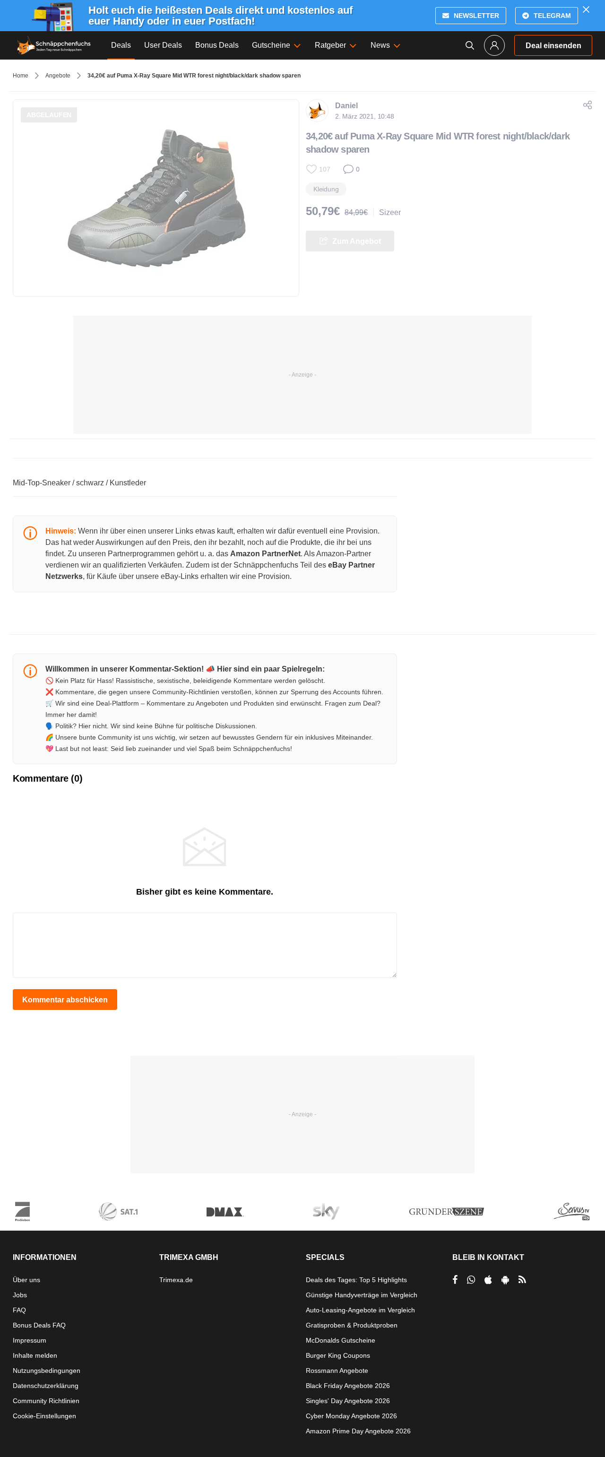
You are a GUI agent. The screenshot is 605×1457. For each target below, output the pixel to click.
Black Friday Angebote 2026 (348, 1385)
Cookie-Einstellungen (44, 1416)
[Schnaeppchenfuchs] (54, 45)
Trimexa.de (176, 1280)
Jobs (20, 1295)
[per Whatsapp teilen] (471, 1280)
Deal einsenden (553, 46)
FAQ (19, 1310)
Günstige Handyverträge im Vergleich (361, 1295)
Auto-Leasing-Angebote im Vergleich (360, 1310)
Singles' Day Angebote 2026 (348, 1401)
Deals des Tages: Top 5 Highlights (356, 1280)
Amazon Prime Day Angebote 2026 (358, 1431)
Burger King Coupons (338, 1355)
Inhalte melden (35, 1355)
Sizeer (390, 212)
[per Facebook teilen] (455, 1280)
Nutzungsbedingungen (46, 1370)
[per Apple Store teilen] (488, 1280)
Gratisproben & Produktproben (352, 1325)
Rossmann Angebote (337, 1370)
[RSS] (522, 1280)
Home (20, 75)
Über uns (26, 1280)
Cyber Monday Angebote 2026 (351, 1416)
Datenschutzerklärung (45, 1385)
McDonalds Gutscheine (340, 1340)
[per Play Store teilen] (505, 1280)
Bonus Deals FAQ (39, 1325)
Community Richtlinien (46, 1401)
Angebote (57, 75)
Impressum (29, 1340)
